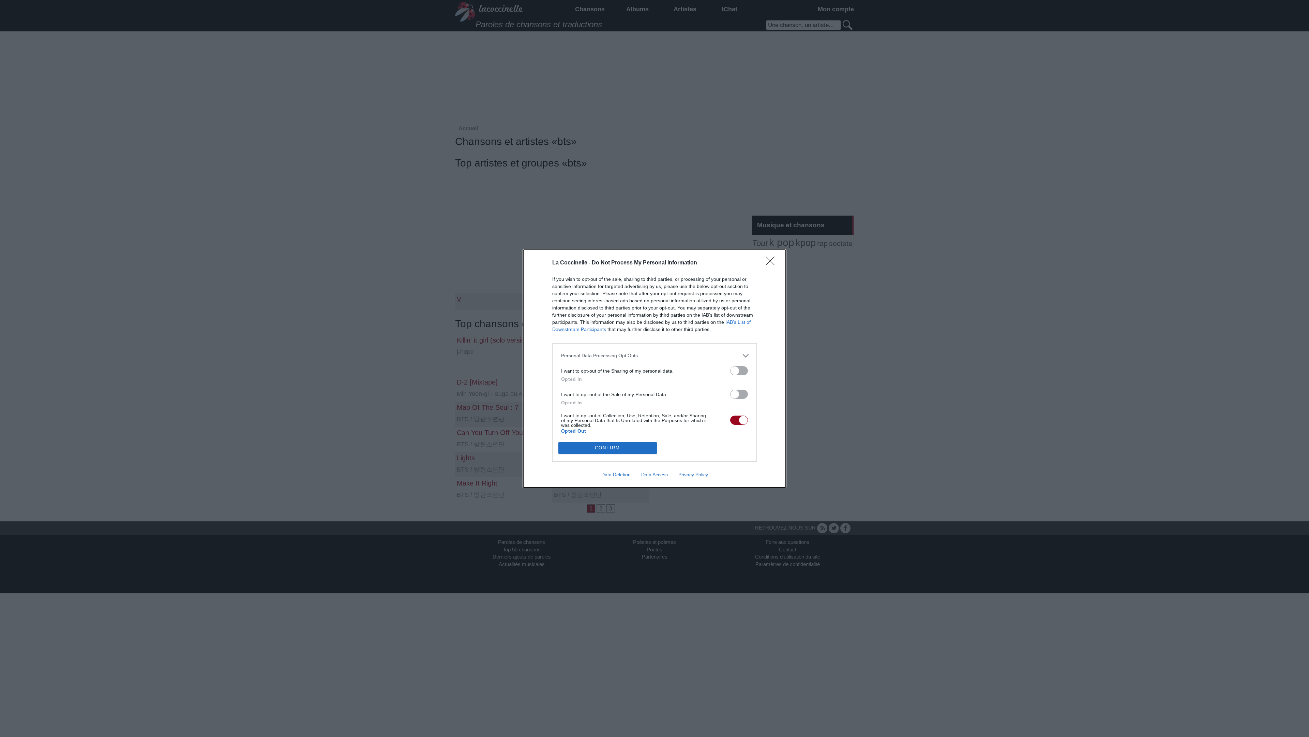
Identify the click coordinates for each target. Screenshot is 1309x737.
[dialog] (654, 369)
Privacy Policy (693, 474)
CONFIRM (607, 447)
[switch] (739, 370)
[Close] (772, 263)
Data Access (654, 474)
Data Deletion (616, 474)
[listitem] (654, 355)
